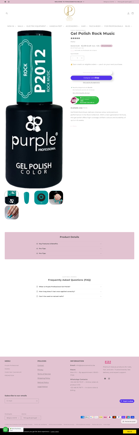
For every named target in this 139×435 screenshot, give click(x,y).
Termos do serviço (69, 424)
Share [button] (75, 126)
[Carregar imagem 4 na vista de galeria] (56, 198)
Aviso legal (107, 424)
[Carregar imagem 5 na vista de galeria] (12, 212)
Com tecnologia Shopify (25, 424)
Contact (41, 365)
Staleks (7, 369)
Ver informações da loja (81, 93)
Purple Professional (12, 365)
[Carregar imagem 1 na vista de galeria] (12, 198)
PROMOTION (9, 375)
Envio (72, 50)
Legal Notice (43, 387)
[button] (7, 13)
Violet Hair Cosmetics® (13, 372)
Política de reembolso (40, 424)
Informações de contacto (83, 424)
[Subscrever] (37, 401)
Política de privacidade (55, 424)
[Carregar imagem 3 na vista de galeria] (41, 198)
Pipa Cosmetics (13, 424)
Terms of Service (44, 374)
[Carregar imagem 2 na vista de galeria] (26, 198)
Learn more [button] (55, 431)
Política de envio (97, 424)
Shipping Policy (44, 378)
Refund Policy (43, 382)
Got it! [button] (129, 431)
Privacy (40, 370)
